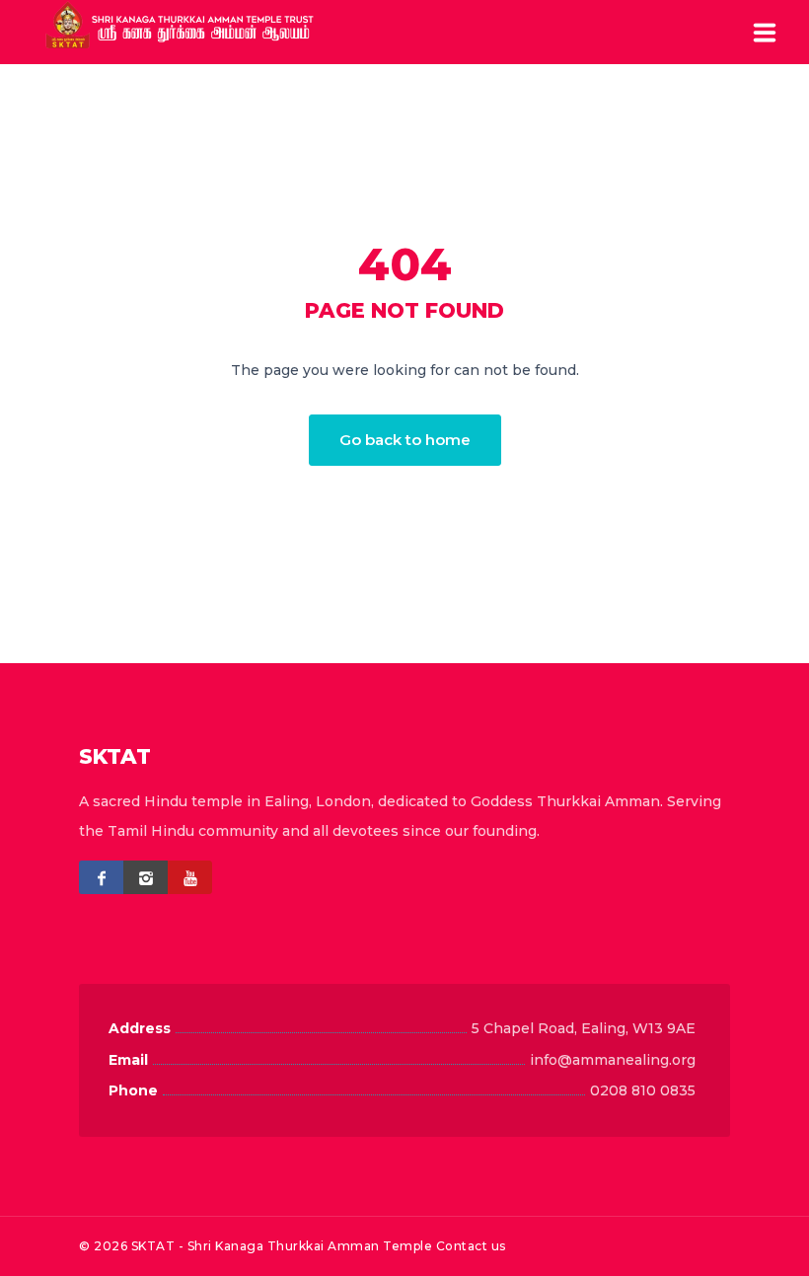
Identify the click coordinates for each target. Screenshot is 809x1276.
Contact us (471, 1245)
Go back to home (405, 439)
